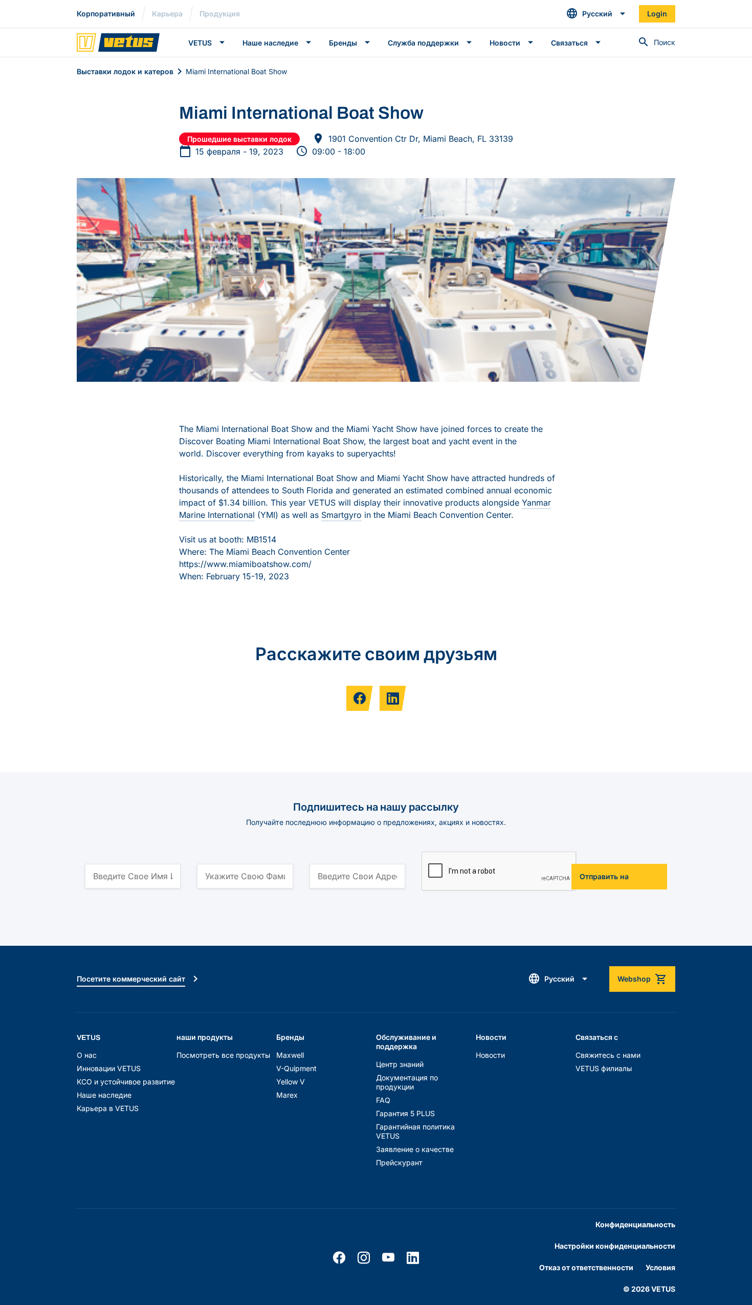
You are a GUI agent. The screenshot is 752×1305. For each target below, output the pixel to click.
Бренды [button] (343, 42)
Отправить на (604, 876)
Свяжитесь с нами (608, 1055)
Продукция (220, 13)
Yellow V (290, 1081)
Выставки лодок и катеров (125, 71)
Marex (287, 1095)
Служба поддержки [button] (423, 42)
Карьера (167, 13)
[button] (596, 14)
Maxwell (290, 1055)
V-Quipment (296, 1068)
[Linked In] (413, 1258)
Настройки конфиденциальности (615, 1246)
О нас (87, 1055)
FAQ (383, 1100)
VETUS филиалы (604, 1068)
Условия (660, 1267)
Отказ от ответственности (586, 1267)
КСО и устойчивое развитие (126, 1081)
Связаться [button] (569, 42)
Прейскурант (399, 1162)
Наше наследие (104, 1095)
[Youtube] (388, 1258)
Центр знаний (400, 1064)
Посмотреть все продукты (223, 1055)
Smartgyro (341, 515)
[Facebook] (339, 1258)
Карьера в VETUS (108, 1108)
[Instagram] (364, 1258)
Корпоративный (106, 13)
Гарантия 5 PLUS (405, 1113)
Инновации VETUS (109, 1068)
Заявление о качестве (415, 1149)
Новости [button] (505, 42)
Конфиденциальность (635, 1224)
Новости (490, 1055)
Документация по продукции (407, 1082)
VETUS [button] (200, 42)
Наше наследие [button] (270, 42)
